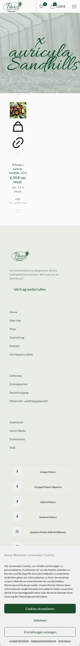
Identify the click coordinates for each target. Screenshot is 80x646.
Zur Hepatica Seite (21, 354)
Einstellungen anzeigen (40, 632)
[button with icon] (17, 471)
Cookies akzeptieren (40, 609)
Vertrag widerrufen (30, 289)
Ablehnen (40, 620)
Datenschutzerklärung (43, 640)
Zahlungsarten (19, 384)
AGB (12, 447)
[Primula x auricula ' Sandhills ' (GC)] (18, 110)
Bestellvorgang (19, 392)
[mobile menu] (74, 6)
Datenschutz (17, 439)
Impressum (64, 640)
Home (13, 312)
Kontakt (15, 346)
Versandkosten (18, 202)
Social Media (18, 430)
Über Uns (15, 320)
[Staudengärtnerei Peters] (13, 6)
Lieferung (16, 375)
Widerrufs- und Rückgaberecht (29, 401)
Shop (13, 329)
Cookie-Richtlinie (19, 640)
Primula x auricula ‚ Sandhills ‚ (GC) (18, 169)
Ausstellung (17, 337)
